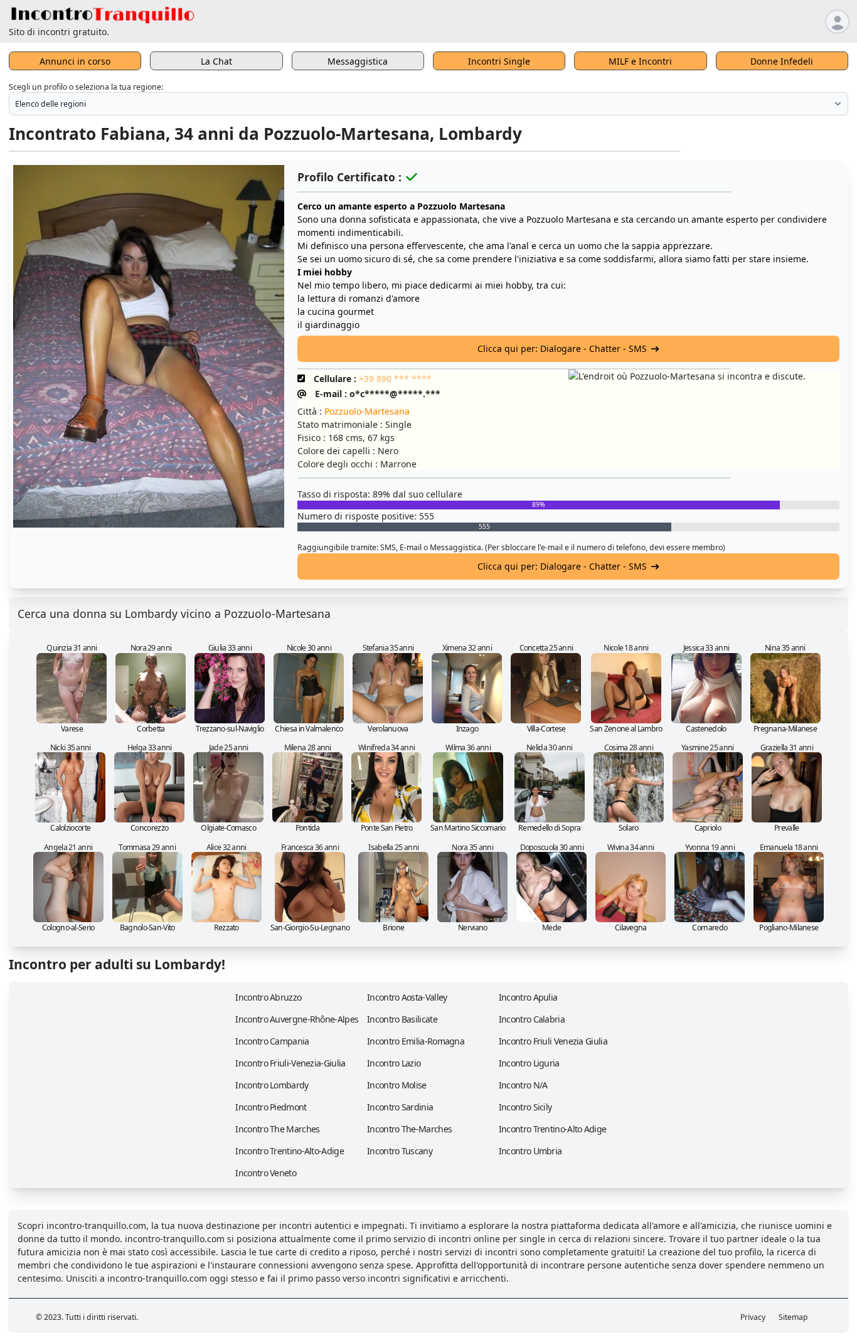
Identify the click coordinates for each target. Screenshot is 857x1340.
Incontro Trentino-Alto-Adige (289, 1151)
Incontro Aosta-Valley (407, 997)
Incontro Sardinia (400, 1107)
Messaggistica (357, 61)
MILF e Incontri (640, 61)
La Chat (216, 61)
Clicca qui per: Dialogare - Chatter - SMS (562, 348)
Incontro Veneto (265, 1173)
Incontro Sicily (525, 1107)
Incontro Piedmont (270, 1107)
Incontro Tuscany (399, 1151)
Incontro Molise (397, 1085)
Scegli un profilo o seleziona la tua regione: (86, 87)
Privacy (752, 1317)
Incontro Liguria (529, 1063)
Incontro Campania (272, 1041)
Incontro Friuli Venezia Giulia (553, 1041)
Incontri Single (499, 61)
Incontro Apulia (528, 997)
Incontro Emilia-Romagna (415, 1041)
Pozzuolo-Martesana (367, 411)
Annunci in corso (75, 61)
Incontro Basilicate (402, 1019)
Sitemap (793, 1317)
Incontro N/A (523, 1085)
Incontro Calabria (532, 1019)
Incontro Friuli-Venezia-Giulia (290, 1063)
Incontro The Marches (277, 1129)
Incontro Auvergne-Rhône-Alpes (296, 1019)
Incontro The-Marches (409, 1129)
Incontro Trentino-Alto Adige (552, 1129)
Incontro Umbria (530, 1151)
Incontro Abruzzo (268, 997)
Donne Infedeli (781, 61)
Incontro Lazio (393, 1063)
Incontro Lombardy (271, 1085)
